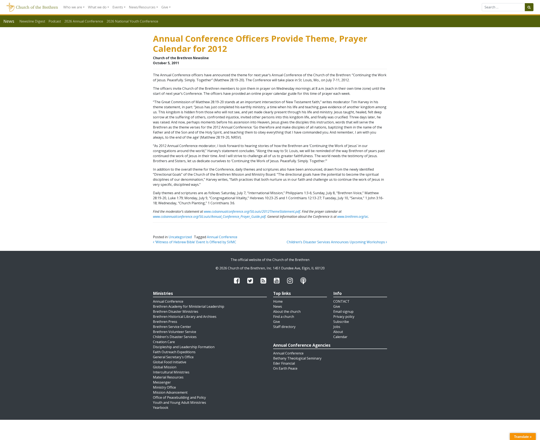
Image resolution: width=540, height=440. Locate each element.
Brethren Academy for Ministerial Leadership (188, 306)
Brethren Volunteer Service (174, 331)
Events (117, 7)
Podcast (55, 21)
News (277, 306)
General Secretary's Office (173, 357)
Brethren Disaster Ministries (175, 311)
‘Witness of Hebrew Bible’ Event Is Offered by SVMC (195, 242)
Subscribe (341, 321)
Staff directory (284, 326)
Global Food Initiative (169, 362)
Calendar (340, 336)
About (338, 331)
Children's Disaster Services (175, 336)
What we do (97, 7)
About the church (287, 311)
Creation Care (164, 342)
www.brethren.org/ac (352, 216)
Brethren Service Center (172, 326)
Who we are (72, 7)
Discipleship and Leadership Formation (184, 347)
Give (164, 7)
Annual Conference (222, 237)
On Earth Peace (285, 368)
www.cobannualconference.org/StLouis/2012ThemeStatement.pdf (252, 211)
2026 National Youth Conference (132, 21)
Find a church (283, 316)
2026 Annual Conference (83, 21)
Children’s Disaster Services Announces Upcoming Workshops (336, 242)
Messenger (162, 382)
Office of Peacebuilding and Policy (179, 397)
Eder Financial (284, 363)
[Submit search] (529, 7)
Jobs (336, 326)
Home (278, 301)
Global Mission (164, 367)
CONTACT (341, 301)
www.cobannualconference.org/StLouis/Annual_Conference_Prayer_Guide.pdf (209, 216)
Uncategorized (180, 237)
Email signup (343, 311)
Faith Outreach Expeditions (174, 352)
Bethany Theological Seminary (297, 358)
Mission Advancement (170, 392)
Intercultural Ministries (171, 372)
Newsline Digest (32, 21)
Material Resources (168, 377)
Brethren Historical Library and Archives (184, 316)
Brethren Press (165, 321)
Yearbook (160, 407)
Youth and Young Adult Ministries (179, 402)
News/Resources (142, 7)
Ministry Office (164, 387)
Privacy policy (343, 316)
